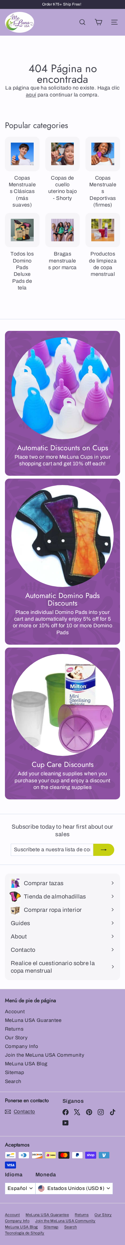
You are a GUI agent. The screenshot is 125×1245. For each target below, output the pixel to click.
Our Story (16, 1037)
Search (13, 1081)
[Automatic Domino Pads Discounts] (62, 536)
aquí (31, 95)
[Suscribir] (103, 850)
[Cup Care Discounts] (62, 705)
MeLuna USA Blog (26, 1064)
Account (15, 1011)
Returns (14, 1029)
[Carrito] (98, 22)
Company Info (21, 1046)
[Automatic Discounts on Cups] (62, 388)
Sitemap (14, 1072)
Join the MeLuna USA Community (44, 1055)
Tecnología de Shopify (24, 1233)
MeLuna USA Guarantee (33, 1020)
